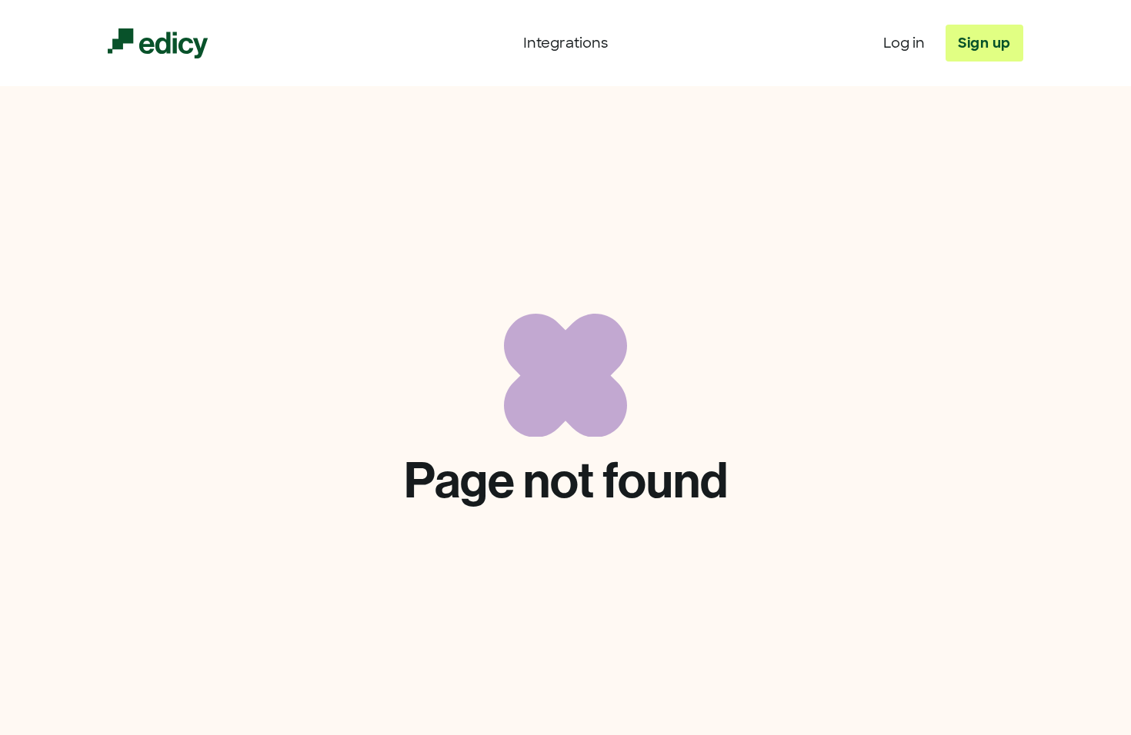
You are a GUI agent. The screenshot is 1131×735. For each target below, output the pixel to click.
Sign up (984, 43)
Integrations (565, 43)
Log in (904, 43)
